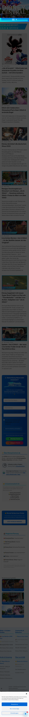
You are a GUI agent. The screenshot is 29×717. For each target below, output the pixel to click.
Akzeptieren (14, 704)
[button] (26, 694)
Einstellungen (14, 713)
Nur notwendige (14, 708)
